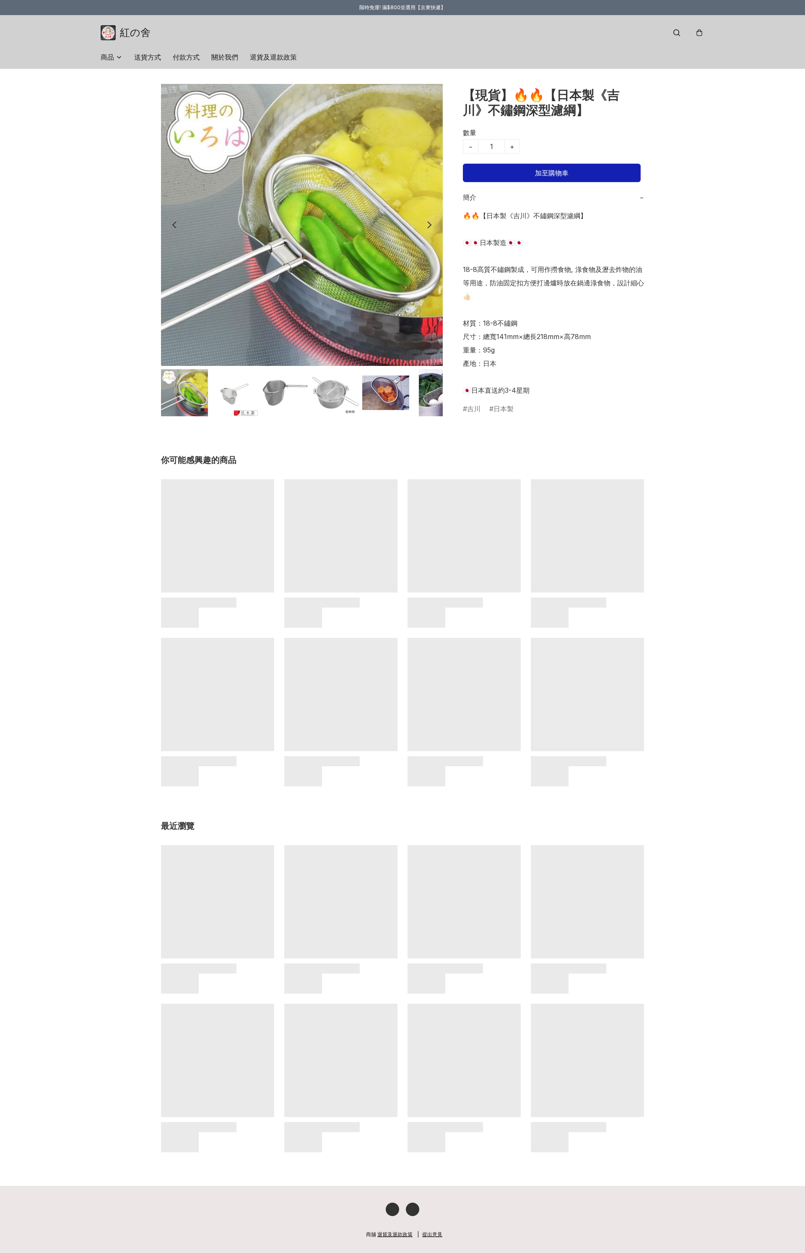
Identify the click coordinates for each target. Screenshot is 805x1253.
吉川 (473, 409)
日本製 (503, 409)
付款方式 (186, 57)
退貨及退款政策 (273, 57)
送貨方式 (147, 57)
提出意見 (432, 1234)
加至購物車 (552, 173)
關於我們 (224, 57)
